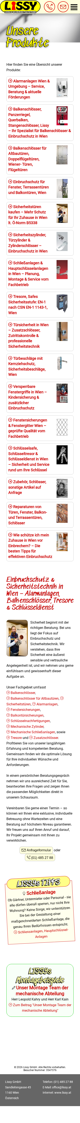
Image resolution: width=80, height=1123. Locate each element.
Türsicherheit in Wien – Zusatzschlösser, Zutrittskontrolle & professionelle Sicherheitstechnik (28, 336)
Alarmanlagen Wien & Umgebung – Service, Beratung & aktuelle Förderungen (29, 89)
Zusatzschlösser (45, 738)
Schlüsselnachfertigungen (30, 721)
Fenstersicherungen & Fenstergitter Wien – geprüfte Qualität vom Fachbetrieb (27, 428)
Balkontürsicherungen (27, 715)
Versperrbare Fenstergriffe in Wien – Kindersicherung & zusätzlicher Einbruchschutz (27, 397)
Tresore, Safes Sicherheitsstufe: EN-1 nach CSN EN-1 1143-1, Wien (28, 304)
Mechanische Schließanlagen (33, 732)
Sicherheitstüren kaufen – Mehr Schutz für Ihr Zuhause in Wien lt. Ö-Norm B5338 (27, 214)
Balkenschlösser (23, 693)
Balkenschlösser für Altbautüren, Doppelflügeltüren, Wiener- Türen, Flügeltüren (27, 159)
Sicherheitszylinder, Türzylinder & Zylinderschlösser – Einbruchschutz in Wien (28, 243)
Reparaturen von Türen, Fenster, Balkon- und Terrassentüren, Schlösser (27, 514)
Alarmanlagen (47, 704)
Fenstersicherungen (25, 710)
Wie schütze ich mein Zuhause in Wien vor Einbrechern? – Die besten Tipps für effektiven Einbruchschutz (30, 546)
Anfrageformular (39, 850)
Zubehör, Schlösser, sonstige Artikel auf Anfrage (27, 487)
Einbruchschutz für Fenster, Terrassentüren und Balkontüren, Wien (28, 187)
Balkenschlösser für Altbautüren (35, 698)
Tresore (16, 738)
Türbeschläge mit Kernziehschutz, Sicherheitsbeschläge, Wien (27, 366)
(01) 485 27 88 (42, 858)
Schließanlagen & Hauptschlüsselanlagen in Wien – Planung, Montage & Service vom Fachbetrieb (28, 274)
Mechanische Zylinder (27, 727)
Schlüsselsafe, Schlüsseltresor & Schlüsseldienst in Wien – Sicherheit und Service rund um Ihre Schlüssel (28, 459)
